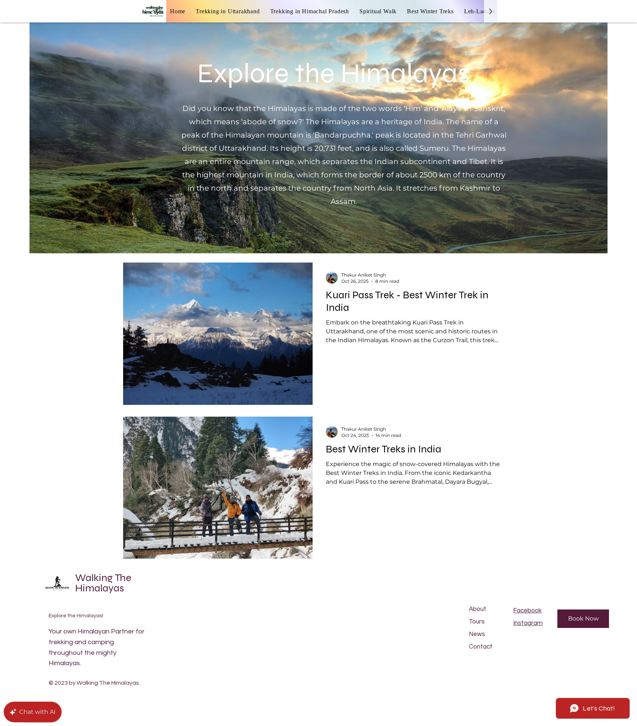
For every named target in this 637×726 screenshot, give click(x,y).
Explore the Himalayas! (76, 615)
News (477, 634)
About (477, 609)
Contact (480, 646)
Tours (477, 621)
